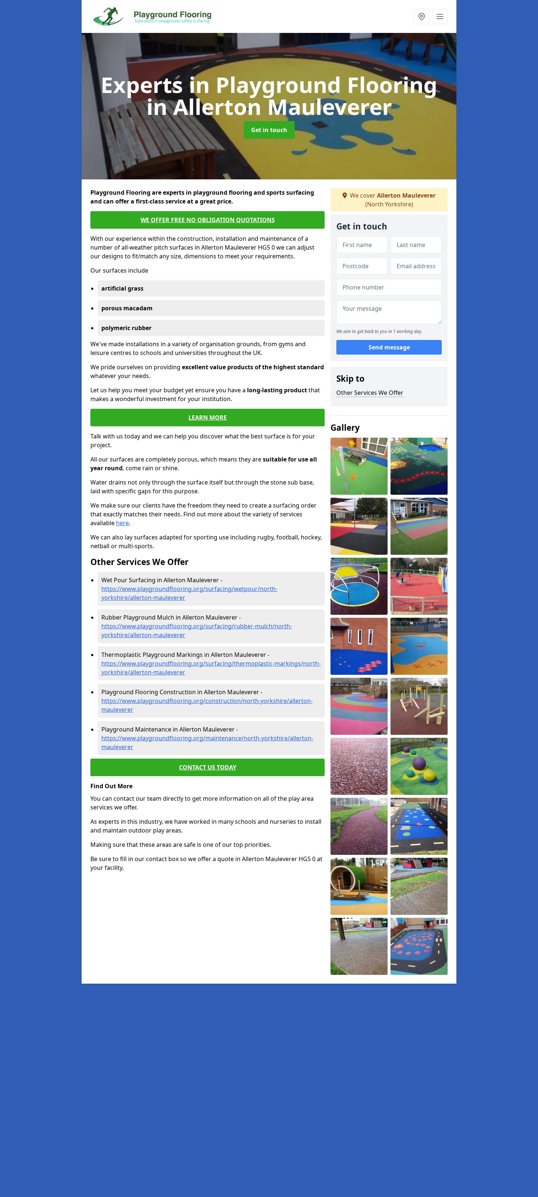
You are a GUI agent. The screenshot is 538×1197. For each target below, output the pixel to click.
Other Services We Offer (369, 393)
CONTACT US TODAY (207, 767)
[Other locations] (421, 16)
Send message (389, 347)
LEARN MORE (207, 418)
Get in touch (269, 130)
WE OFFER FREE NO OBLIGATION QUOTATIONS (208, 220)
